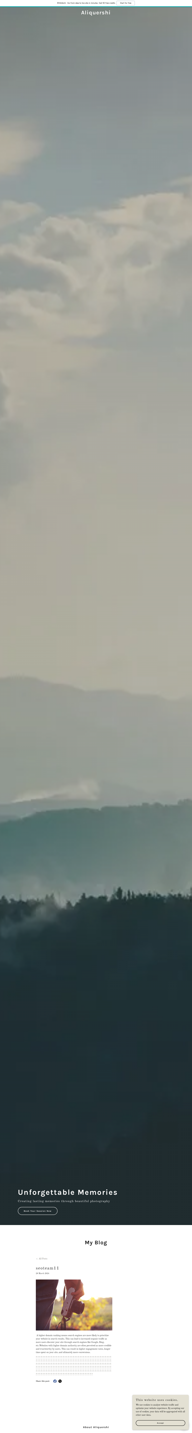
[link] (96, 14)
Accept (160, 1423)
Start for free (125, 3)
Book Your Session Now (38, 1211)
